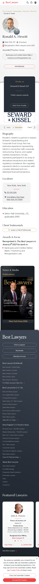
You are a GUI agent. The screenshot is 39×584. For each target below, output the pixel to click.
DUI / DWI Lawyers (8, 444)
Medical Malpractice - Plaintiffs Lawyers (15, 432)
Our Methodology (8, 469)
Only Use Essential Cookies (19, 575)
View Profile (8, 545)
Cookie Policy (15, 570)
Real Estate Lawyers (8, 454)
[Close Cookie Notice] (37, 558)
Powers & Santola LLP (18, 521)
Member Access (19, 356)
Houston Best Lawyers (9, 404)
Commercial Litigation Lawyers (12, 451)
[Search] (27, 2)
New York (26, 11)
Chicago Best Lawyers (9, 398)
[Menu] (3, 2)
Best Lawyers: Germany (10, 380)
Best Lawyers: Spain (8, 376)
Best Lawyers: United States (11, 367)
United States (17, 11)
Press (4, 478)
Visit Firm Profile (19, 106)
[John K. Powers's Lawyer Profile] (18, 511)
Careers (5, 482)
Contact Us (6, 485)
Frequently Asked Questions (11, 472)
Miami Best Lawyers (8, 417)
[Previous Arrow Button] (4, 127)
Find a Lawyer (7, 11)
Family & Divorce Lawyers (10, 438)
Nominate (19, 351)
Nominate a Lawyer (8, 475)
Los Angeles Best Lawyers (10, 395)
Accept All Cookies (19, 580)
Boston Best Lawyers (9, 414)
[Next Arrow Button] (34, 127)
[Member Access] (35, 2)
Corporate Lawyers (8, 448)
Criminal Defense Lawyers (10, 441)
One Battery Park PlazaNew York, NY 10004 (15, 198)
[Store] (31, 2)
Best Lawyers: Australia (9, 373)
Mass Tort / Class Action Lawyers (13, 435)
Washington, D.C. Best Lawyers (12, 401)
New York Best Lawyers (10, 391)
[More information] (23, 538)
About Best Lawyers (8, 466)
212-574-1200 (11, 192)
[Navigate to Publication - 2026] (18, 300)
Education (19, 127)
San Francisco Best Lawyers (11, 410)
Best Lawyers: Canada (9, 370)
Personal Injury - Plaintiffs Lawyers (13, 429)
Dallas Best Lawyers (8, 407)
